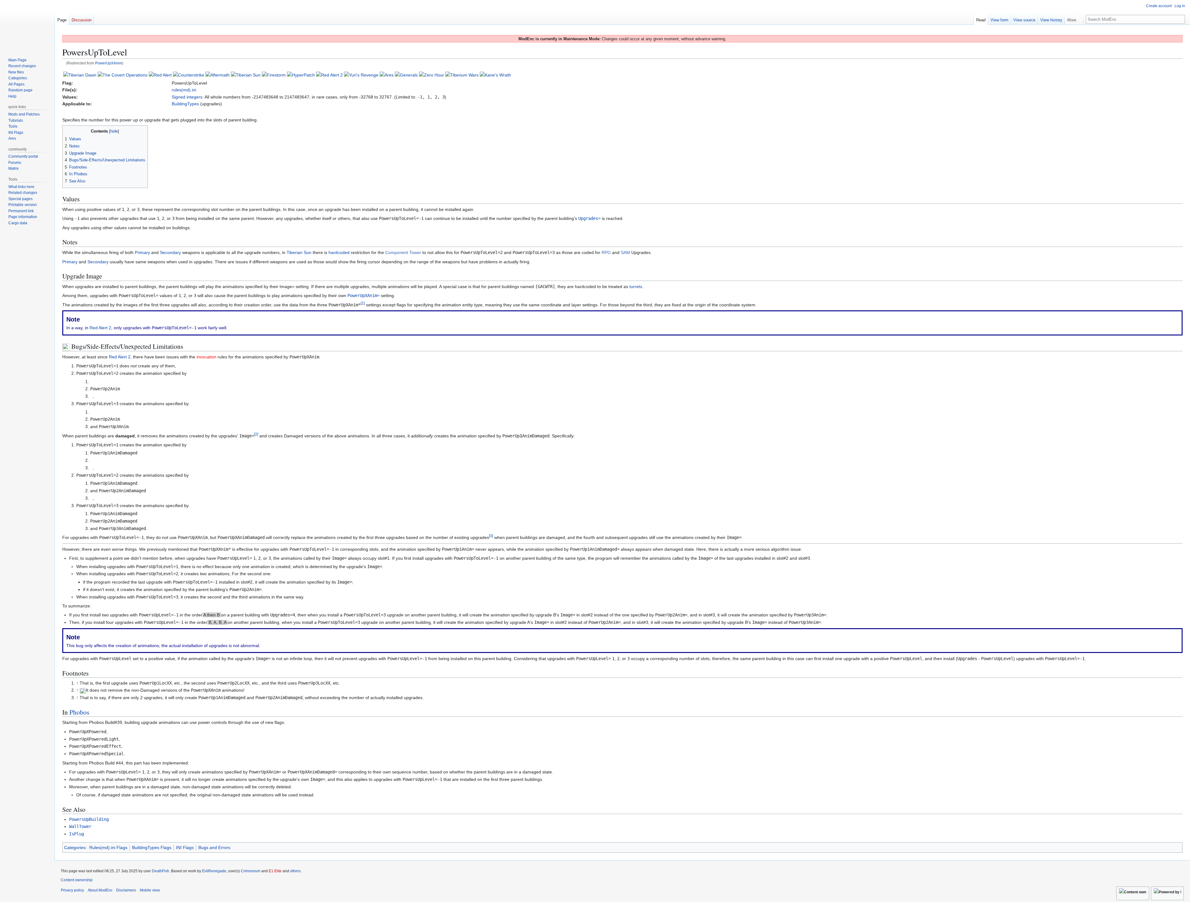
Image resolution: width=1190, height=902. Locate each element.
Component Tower (403, 252)
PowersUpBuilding (89, 819)
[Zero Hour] (431, 74)
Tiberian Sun (299, 252)
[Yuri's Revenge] (361, 74)
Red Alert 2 (100, 327)
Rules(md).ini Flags (108, 847)
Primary (142, 252)
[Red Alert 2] (329, 74)
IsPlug (76, 833)
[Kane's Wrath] (495, 74)
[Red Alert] (160, 74)
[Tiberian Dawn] (79, 74)
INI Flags (185, 847)
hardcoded (339, 252)
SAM (625, 252)
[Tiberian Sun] (246, 74)
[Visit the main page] (27, 25)
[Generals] (406, 74)
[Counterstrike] (188, 74)
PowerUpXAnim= (363, 295)
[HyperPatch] (301, 74)
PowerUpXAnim (108, 63)
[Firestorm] (274, 74)
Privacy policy (72, 890)
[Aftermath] (217, 74)
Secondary (170, 252)
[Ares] (387, 74)
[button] (1074, 18)
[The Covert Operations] (123, 74)
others (295, 871)
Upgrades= (589, 218)
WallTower (80, 826)
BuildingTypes (185, 103)
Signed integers (187, 96)
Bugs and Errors (214, 847)
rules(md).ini (184, 89)
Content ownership (77, 880)
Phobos (79, 712)
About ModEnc (100, 890)
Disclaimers (126, 890)
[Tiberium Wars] (461, 74)
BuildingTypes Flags (151, 847)
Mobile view (150, 890)
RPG (606, 252)
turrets (635, 286)
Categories (75, 847)
